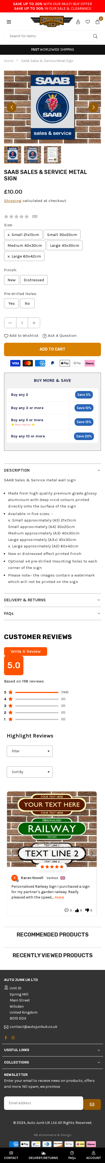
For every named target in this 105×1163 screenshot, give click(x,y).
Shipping (13, 200)
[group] (52, 107)
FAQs (72, 1158)
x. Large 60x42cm (24, 256)
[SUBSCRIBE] (92, 1104)
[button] (9, 21)
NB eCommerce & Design (52, 1135)
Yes (11, 303)
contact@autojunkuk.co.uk (33, 1027)
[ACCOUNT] (78, 21)
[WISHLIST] (88, 21)
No (27, 303)
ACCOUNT (93, 1158)
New (12, 279)
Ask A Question (61, 335)
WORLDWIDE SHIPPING (52, 49)
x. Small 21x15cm (23, 234)
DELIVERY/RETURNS (43, 1158)
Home (8, 61)
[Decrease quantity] (10, 323)
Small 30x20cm (62, 234)
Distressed (34, 279)
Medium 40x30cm (25, 245)
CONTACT (11, 1158)
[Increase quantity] (34, 323)
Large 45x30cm (64, 245)
